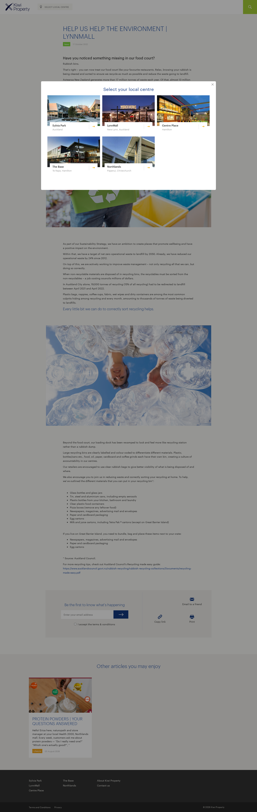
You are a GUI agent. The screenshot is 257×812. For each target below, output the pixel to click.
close (212, 84)
